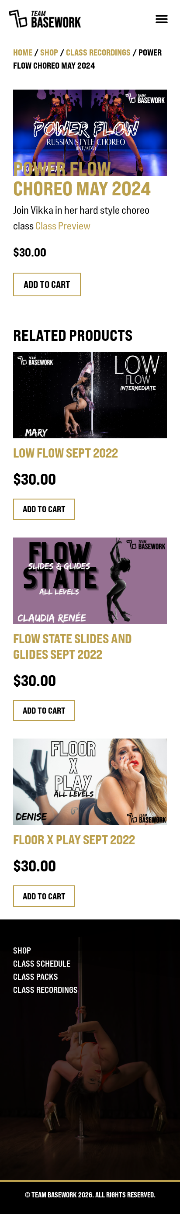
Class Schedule (41, 963)
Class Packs (35, 976)
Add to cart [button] (44, 508)
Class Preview (62, 225)
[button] (161, 18)
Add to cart (47, 284)
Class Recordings (98, 52)
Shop (49, 52)
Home (22, 52)
